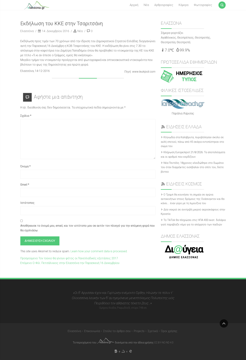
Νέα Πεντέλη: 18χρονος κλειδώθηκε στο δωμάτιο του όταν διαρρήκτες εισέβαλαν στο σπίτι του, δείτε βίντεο (192, 167)
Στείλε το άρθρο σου (117, 331)
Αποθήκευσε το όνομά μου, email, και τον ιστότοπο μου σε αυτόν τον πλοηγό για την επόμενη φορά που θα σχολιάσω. (87, 228)
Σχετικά (153, 331)
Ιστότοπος (27, 203)
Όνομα (25, 166)
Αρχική (134, 5)
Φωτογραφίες (203, 5)
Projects (139, 331)
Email (24, 184)
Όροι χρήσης (169, 331)
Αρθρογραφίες (163, 5)
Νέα (146, 5)
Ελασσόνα (27, 31)
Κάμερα (183, 5)
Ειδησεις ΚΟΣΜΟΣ (184, 183)
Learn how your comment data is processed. (99, 251)
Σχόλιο (25, 115)
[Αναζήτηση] (222, 4)
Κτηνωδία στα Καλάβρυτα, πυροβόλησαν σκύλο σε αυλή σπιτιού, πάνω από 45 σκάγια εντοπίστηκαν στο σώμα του (192, 142)
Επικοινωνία (92, 331)
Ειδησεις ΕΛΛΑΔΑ (184, 126)
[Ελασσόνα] (36, 5)
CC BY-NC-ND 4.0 (163, 342)
